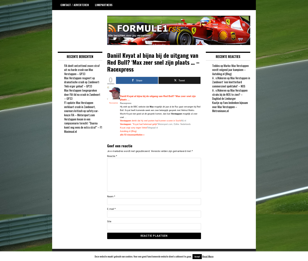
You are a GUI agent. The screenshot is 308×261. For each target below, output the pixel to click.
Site (109, 221)
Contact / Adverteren (74, 5)
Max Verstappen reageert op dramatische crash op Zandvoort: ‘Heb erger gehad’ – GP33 (81, 82)
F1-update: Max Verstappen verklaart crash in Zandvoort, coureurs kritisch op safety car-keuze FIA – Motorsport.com (81, 109)
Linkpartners (104, 5)
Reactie (112, 156)
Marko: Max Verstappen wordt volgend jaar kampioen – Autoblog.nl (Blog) (230, 70)
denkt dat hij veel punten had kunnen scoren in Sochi (150, 120)
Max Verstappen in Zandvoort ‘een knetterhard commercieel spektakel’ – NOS (231, 82)
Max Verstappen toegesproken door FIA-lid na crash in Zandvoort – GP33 (82, 94)
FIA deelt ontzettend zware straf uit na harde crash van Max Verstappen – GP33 (82, 70)
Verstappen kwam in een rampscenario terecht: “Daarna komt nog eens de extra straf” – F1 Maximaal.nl (83, 125)
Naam (111, 196)
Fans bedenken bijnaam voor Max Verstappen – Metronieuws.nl (230, 107)
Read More (208, 256)
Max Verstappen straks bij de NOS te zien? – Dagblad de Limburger (230, 94)
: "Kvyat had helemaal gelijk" (139, 124)
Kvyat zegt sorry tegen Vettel (133, 127)
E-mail (111, 209)
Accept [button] (197, 256)
